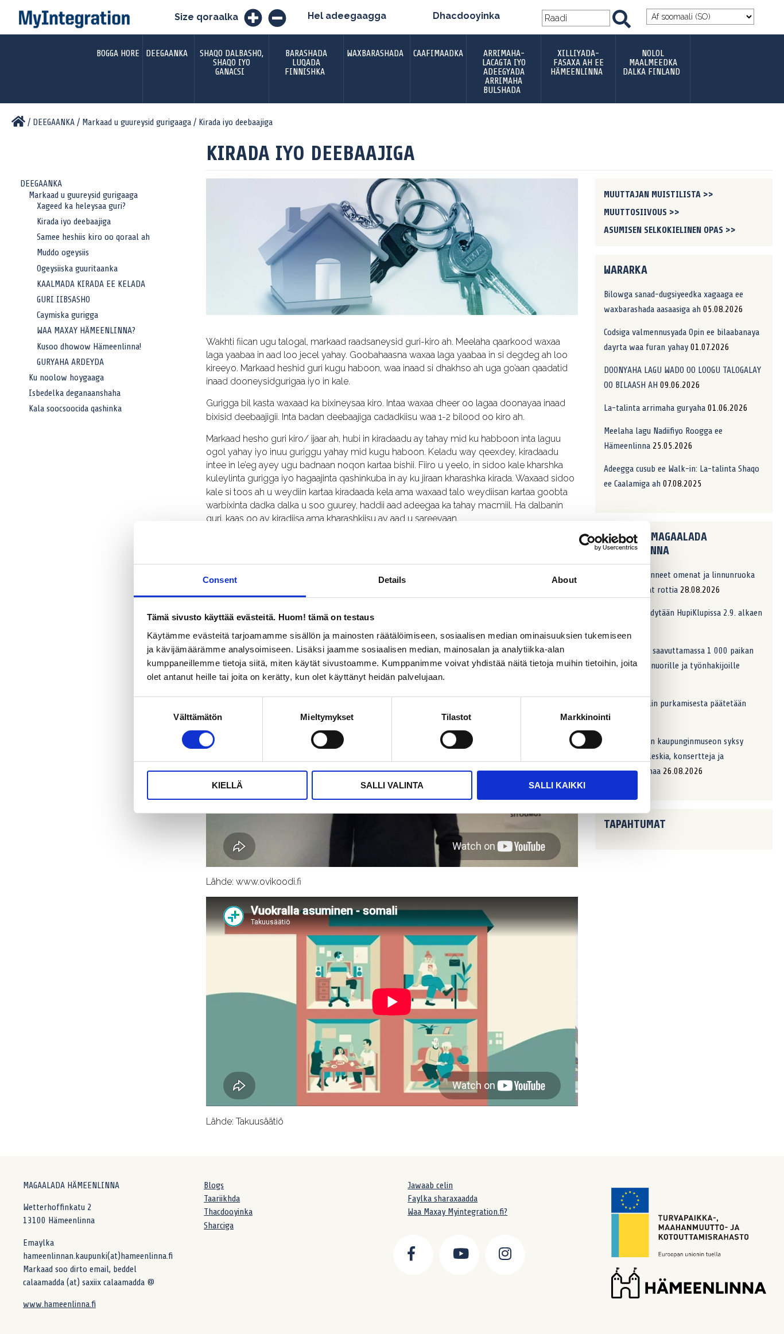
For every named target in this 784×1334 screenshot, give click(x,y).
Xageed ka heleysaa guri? (81, 206)
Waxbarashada (375, 53)
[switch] (327, 739)
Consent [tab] (220, 579)
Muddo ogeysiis (63, 252)
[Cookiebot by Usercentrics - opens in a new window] (587, 542)
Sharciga (219, 1225)
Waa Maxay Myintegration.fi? (457, 1212)
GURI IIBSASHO (63, 299)
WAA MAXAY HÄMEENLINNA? (86, 330)
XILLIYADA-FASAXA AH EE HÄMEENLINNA (577, 62)
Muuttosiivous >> (642, 212)
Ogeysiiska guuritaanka (77, 268)
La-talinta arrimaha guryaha (654, 408)
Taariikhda (222, 1198)
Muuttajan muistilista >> (658, 194)
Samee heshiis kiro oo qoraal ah (93, 237)
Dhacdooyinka (466, 15)
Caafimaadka (438, 53)
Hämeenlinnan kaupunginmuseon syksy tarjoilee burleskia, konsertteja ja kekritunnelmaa (673, 756)
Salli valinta (392, 785)
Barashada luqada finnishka (306, 62)
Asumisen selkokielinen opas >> (670, 230)
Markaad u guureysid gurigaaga (83, 195)
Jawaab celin (430, 1185)
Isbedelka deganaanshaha (75, 393)
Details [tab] (392, 579)
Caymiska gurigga (67, 315)
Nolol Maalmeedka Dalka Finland (651, 62)
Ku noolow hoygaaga (66, 377)
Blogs (214, 1185)
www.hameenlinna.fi (59, 1304)
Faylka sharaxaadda (442, 1198)
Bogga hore (117, 53)
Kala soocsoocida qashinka (75, 408)
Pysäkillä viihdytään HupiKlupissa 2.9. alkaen (683, 613)
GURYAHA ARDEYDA (70, 362)
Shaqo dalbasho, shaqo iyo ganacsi (231, 62)
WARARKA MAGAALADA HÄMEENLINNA (655, 543)
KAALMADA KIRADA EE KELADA (91, 284)
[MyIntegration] (18, 122)
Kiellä (227, 785)
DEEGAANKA (167, 53)
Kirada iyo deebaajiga (74, 221)
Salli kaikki (557, 785)
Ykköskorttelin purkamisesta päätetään (675, 703)
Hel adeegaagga (347, 15)
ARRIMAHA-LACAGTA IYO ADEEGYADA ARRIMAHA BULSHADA (504, 71)
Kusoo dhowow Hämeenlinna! (89, 346)
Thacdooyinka (228, 1212)
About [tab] (564, 579)
